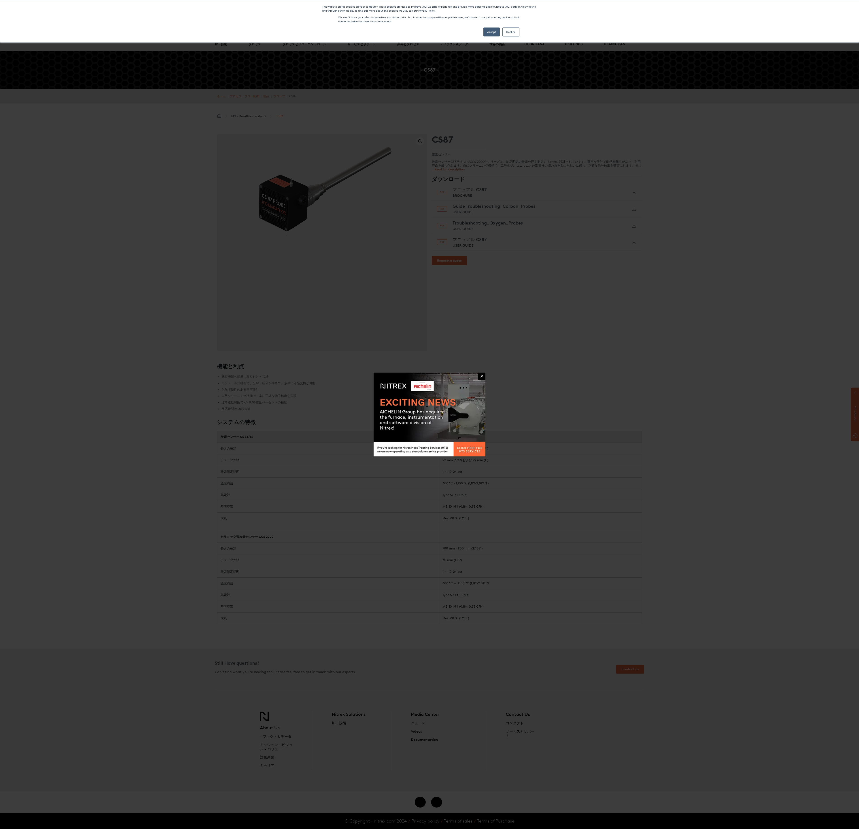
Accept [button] (491, 32)
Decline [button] (511, 32)
